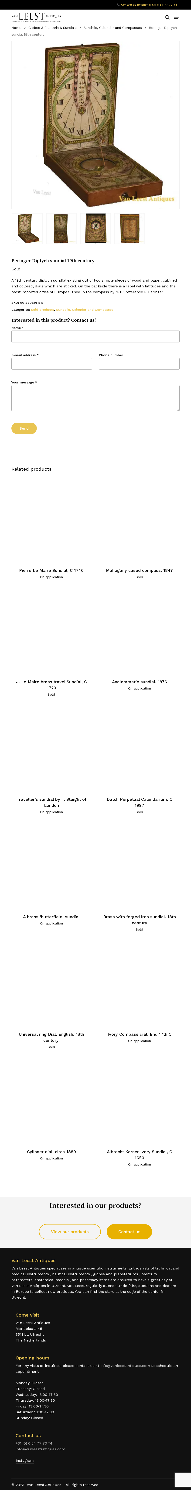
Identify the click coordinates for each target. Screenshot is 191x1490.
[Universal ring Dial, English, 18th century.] (51, 983)
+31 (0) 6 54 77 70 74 (34, 1443)
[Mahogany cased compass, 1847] (139, 519)
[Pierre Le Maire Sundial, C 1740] (51, 519)
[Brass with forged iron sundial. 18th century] (139, 865)
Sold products (42, 309)
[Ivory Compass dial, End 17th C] (139, 983)
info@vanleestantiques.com (125, 1365)
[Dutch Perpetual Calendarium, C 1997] (139, 748)
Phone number (111, 355)
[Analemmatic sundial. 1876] (139, 630)
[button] (176, 17)
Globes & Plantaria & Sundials (52, 28)
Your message (24, 382)
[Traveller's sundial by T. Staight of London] (51, 748)
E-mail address (25, 355)
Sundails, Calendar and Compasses (113, 28)
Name (17, 328)
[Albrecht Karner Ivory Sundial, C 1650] (139, 1100)
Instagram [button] (25, 1460)
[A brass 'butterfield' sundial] (51, 865)
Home (16, 28)
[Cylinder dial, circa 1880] (51, 1100)
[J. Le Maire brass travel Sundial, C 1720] (51, 630)
